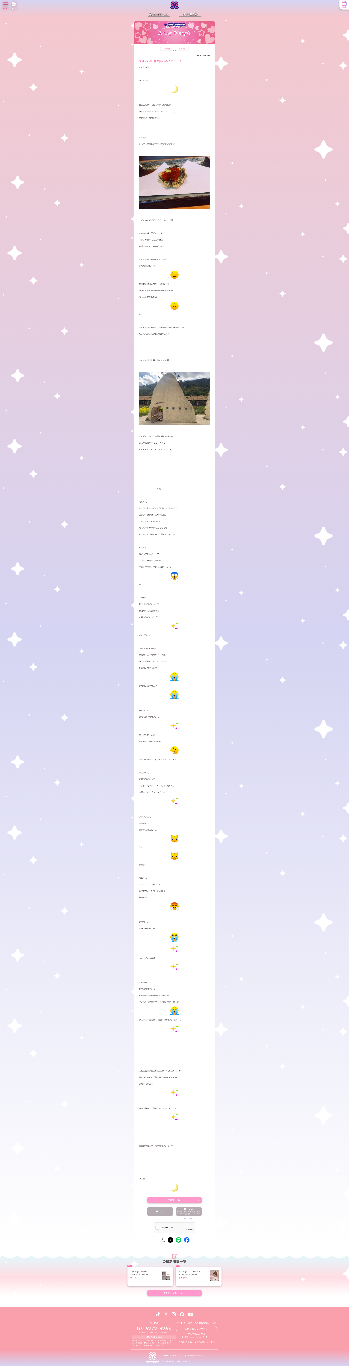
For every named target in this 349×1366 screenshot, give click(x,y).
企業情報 (165, 1356)
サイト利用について (177, 1356)
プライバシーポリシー (194, 1356)
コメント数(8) (189, 1218)
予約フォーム (191, 1342)
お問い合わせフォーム (196, 1328)
